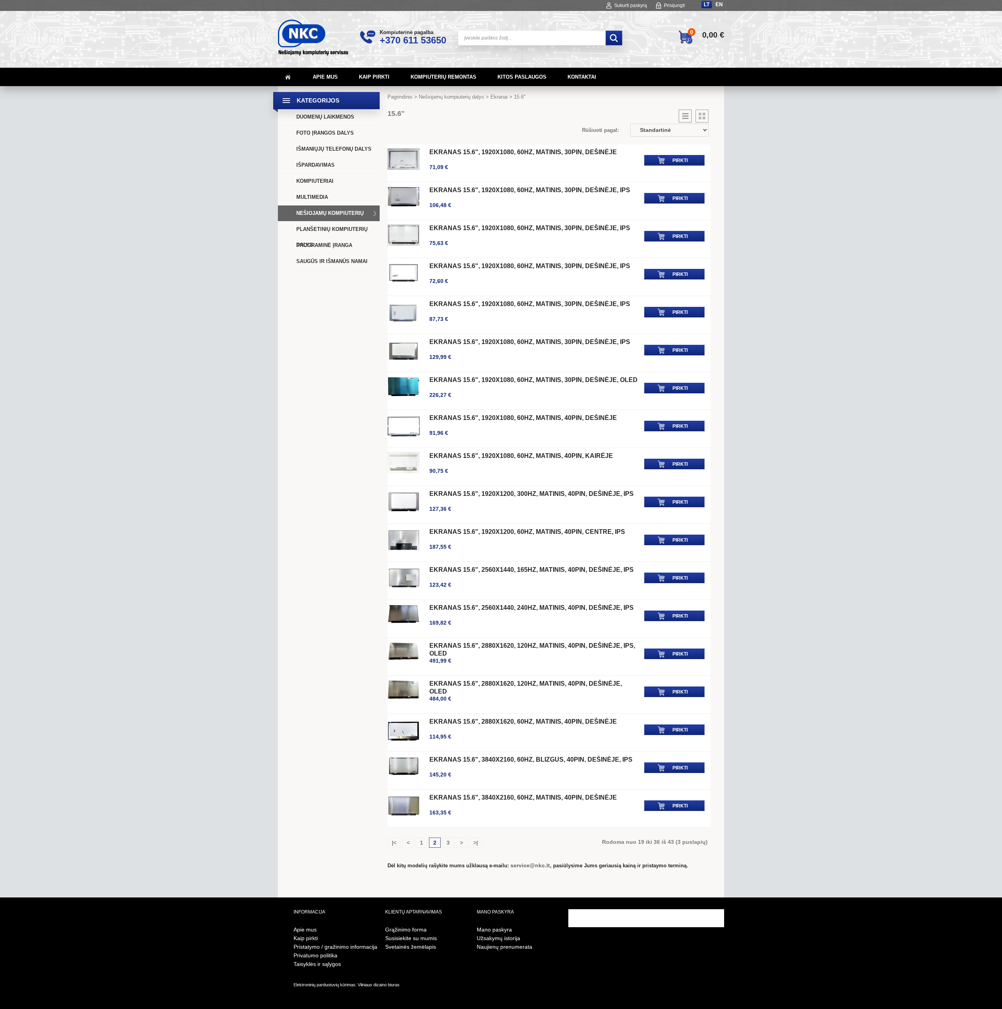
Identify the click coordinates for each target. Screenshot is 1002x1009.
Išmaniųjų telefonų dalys (333, 149)
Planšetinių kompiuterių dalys (332, 237)
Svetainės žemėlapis (410, 947)
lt (707, 4)
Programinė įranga (324, 245)
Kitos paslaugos (521, 77)
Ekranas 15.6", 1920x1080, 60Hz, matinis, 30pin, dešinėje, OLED (533, 380)
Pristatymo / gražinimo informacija (335, 947)
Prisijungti (674, 5)
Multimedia (312, 197)
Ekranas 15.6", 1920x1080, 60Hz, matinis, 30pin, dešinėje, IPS (529, 190)
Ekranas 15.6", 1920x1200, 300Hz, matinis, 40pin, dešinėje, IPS (531, 493)
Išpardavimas (315, 165)
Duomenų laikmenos (325, 117)
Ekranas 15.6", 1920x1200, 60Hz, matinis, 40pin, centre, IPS (527, 531)
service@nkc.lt (530, 865)
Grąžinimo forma (406, 929)
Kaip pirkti (374, 77)
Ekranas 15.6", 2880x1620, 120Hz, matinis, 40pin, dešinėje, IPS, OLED (532, 649)
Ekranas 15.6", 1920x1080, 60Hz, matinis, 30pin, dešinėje (523, 152)
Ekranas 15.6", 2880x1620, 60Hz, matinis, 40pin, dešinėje (523, 721)
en (719, 4)
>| (475, 843)
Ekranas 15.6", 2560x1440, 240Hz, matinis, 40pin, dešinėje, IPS (531, 607)
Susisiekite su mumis (411, 938)
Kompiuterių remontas (443, 77)
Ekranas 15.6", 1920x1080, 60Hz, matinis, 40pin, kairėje (521, 455)
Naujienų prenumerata (504, 947)
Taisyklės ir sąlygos (317, 964)
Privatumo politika (315, 955)
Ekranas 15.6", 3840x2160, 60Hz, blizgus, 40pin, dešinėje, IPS (531, 759)
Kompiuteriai (314, 181)
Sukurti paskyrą (630, 5)
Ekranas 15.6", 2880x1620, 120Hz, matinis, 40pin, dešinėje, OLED (525, 687)
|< (394, 843)
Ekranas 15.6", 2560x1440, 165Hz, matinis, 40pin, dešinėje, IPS (531, 569)
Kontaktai (582, 77)
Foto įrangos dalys (325, 133)
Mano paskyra (494, 929)
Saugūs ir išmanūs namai (332, 261)
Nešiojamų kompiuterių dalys (330, 221)
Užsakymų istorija (498, 938)
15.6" (520, 97)
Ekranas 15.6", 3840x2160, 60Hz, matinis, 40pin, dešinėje (523, 797)
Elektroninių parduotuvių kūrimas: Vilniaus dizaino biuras (347, 984)
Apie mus (325, 77)
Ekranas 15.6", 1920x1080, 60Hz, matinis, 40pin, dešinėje (523, 417)
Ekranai (499, 97)
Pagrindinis (400, 97)
